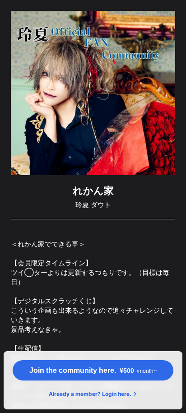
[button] (93, 370)
